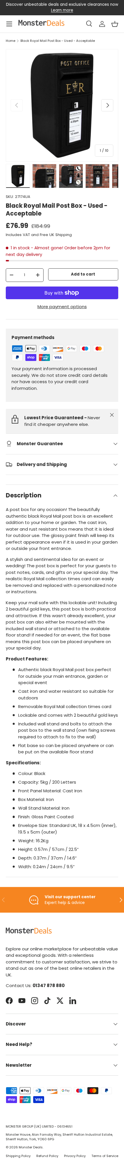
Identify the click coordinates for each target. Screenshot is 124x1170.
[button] (114, 24)
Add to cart (83, 274)
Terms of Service (104, 1156)
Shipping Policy (18, 1156)
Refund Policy (47, 1156)
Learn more (62, 10)
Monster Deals (31, 1147)
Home (10, 40)
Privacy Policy (75, 1156)
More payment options (62, 307)
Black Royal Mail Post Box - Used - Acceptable (57, 40)
